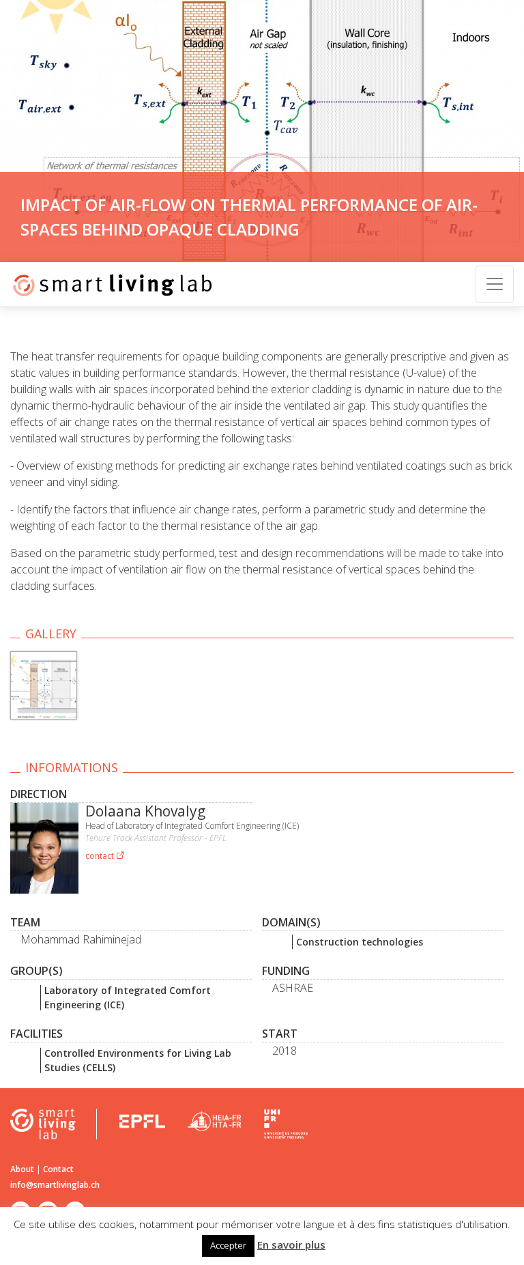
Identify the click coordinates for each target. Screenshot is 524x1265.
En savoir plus (291, 1244)
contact (100, 856)
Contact (58, 1169)
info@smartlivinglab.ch (55, 1185)
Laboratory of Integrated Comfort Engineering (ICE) (127, 997)
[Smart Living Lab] (107, 284)
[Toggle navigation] (495, 284)
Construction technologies (359, 941)
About (22, 1169)
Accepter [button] (228, 1245)
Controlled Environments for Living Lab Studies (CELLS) (137, 1060)
